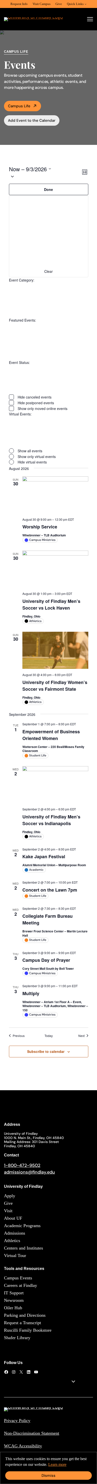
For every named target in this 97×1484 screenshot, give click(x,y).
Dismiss (48, 1475)
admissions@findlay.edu (29, 1172)
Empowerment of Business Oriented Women (51, 735)
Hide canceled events (34, 397)
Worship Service (39, 526)
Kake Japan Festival (43, 856)
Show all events (30, 450)
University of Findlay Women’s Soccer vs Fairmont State (54, 685)
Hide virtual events (32, 461)
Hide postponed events (36, 402)
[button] (45, 176)
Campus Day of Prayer (46, 960)
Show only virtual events (37, 456)
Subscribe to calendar (45, 1051)
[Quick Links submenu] (86, 4)
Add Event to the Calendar (31, 120)
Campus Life (19, 106)
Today (49, 1036)
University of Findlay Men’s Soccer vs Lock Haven (51, 604)
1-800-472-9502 (22, 1165)
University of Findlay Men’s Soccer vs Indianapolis (51, 820)
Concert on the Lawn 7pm (49, 890)
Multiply (30, 993)
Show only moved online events (42, 408)
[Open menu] (90, 19)
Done (48, 189)
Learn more (57, 1464)
